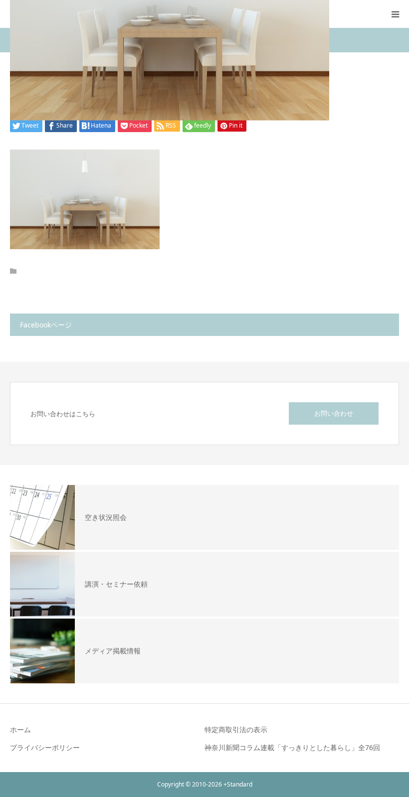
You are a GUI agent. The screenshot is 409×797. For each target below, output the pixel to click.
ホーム (20, 729)
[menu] (395, 14)
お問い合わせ (333, 413)
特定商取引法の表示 (235, 729)
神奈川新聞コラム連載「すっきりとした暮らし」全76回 (292, 747)
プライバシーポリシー (45, 747)
